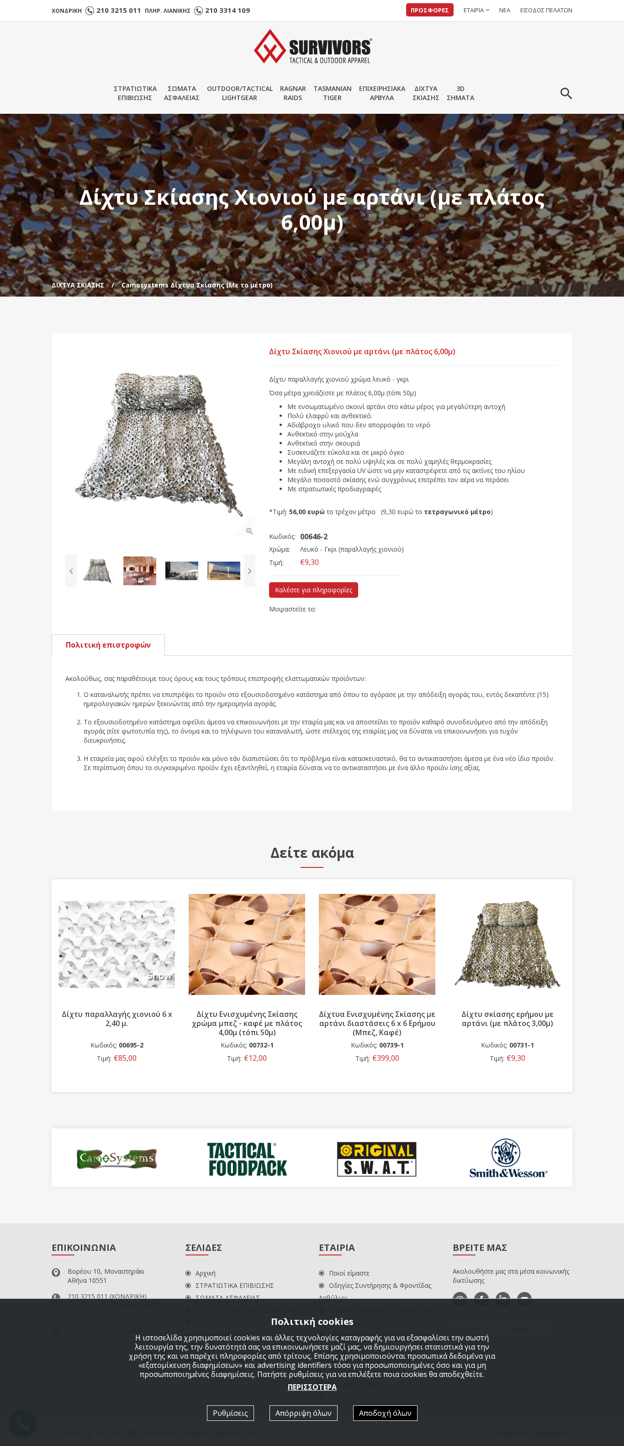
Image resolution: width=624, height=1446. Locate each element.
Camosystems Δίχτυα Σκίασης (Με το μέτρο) (197, 285)
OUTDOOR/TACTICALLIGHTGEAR (240, 93)
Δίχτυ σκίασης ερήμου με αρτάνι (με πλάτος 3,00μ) (377, 1018)
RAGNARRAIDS (293, 93)
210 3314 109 (227, 10)
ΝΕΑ (504, 10)
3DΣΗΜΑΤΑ (460, 93)
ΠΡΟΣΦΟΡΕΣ (430, 10)
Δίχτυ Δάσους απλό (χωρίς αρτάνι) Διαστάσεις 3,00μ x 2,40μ (507, 1023)
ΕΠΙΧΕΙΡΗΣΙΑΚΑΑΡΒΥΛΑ (382, 93)
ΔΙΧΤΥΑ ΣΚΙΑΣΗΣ (78, 285)
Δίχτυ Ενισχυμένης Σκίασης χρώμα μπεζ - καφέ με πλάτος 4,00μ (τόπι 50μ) (117, 1023)
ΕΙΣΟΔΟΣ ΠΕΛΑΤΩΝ (546, 10)
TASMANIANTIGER (332, 93)
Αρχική (206, 1273)
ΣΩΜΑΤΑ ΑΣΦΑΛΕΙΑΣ (228, 1297)
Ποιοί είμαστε (349, 1273)
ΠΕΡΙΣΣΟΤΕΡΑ (312, 1387)
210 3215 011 (118, 10)
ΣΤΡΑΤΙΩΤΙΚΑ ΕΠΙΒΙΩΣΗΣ (235, 1285)
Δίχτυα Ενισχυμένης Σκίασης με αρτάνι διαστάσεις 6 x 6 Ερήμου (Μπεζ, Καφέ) (247, 1023)
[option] (160, 442)
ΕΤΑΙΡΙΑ (474, 10)
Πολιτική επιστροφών (108, 645)
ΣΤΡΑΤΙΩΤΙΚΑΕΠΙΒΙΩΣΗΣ (135, 93)
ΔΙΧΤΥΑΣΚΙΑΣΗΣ (425, 93)
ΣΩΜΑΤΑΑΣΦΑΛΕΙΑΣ (182, 93)
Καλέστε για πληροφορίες (313, 589)
